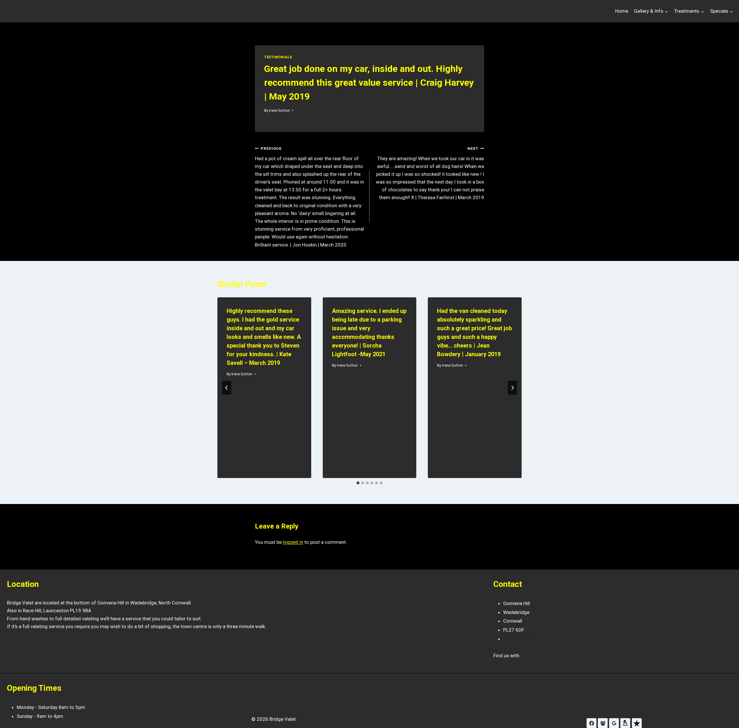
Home (621, 11)
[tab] (358, 482)
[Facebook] (591, 723)
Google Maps (536, 655)
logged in (293, 542)
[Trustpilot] (637, 723)
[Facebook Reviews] (603, 723)
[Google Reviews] (614, 723)
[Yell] (625, 723)
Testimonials (278, 57)
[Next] (512, 388)
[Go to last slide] (226, 388)
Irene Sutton (279, 110)
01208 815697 (519, 639)
